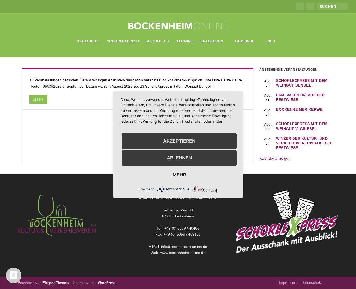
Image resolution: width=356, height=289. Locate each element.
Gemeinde (244, 41)
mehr (179, 174)
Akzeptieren (179, 141)
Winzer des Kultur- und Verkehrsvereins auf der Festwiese (304, 143)
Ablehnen (179, 158)
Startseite (88, 41)
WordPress (106, 283)
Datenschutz (311, 282)
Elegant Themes (55, 283)
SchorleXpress (123, 41)
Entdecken (212, 41)
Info (270, 41)
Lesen (38, 99)
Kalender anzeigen (274, 158)
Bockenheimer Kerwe (299, 109)
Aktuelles (158, 41)
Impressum (288, 282)
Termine (184, 41)
